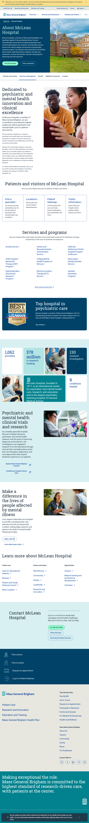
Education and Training (37, 8)
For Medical (71, 716)
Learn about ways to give (13, 544)
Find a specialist (28, 63)
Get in (65, 700)
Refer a (8, 590)
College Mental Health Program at (44, 261)
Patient (8, 704)
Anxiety (12, 247)
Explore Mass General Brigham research (16, 465)
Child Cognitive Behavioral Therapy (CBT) (12, 263)
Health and (68, 720)
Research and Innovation (21, 8)
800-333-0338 (57, 627)
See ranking (40, 325)
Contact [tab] (65, 76)
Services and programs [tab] (28, 76)
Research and (15, 709)
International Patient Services (60, 638)
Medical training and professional (72, 578)
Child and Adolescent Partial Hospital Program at (75, 250)
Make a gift (8, 539)
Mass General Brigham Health (20, 720)
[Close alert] (86, 2)
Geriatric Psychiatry (72, 273)
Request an (70, 704)
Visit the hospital (10, 63)
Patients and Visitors (72, 15)
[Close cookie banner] (79, 817)
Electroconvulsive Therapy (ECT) (44, 273)
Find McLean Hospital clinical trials (16, 472)
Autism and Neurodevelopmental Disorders (44, 250)
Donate (72, 8)
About (63, 731)
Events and (68, 712)
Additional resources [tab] (53, 76)
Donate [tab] (40, 76)
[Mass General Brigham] (14, 14)
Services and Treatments (50, 15)
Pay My (64, 696)
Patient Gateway (61, 8)
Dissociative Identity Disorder (75, 261)
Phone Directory (55, 633)
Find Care (32, 15)
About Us (6, 21)
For (66, 750)
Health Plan (6, 8)
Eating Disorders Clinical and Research (12, 275)
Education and (14, 715)
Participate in (69, 708)
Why (38, 571)
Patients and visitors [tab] (10, 76)
